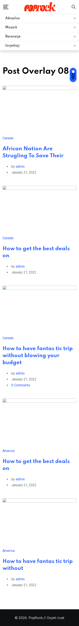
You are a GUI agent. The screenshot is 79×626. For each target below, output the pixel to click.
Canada (8, 138)
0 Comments (20, 385)
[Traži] (74, 6)
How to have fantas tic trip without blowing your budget (38, 355)
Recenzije (12, 36)
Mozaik (11, 27)
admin (20, 166)
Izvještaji (12, 45)
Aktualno (12, 18)
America (9, 451)
